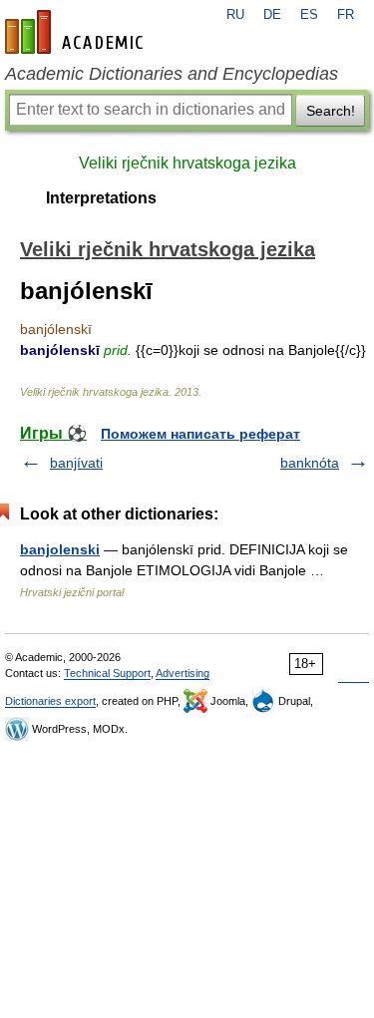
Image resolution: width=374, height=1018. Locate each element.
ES (309, 15)
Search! (330, 111)
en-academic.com (77, 32)
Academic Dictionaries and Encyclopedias (171, 74)
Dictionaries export (50, 701)
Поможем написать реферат (200, 434)
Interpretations (101, 197)
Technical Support (107, 673)
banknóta (309, 463)
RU (235, 15)
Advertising (182, 673)
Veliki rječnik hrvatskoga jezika (187, 163)
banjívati (76, 463)
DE (272, 15)
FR (345, 15)
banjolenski (60, 549)
